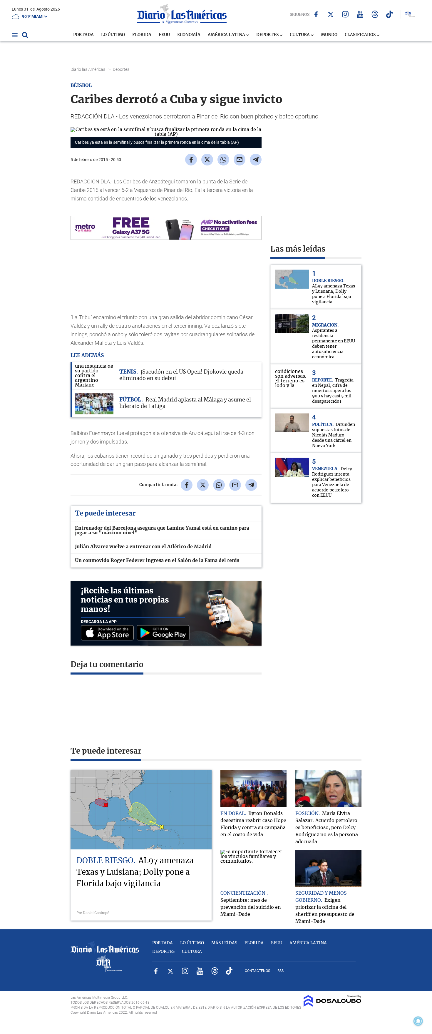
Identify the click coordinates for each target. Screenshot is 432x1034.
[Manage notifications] (418, 1021)
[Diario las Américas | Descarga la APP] (109, 633)
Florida (141, 35)
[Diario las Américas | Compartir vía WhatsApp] (223, 159)
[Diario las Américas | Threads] (375, 14)
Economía (188, 35)
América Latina (227, 35)
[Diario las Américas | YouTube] (360, 14)
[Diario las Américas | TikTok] (389, 14)
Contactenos (257, 971)
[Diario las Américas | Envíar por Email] (239, 159)
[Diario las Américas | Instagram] (345, 14)
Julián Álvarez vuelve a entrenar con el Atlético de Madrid (143, 546)
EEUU (164, 35)
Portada (83, 35)
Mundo (329, 35)
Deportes (267, 35)
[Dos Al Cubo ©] (332, 1005)
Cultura (300, 35)
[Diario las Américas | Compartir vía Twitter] (207, 159)
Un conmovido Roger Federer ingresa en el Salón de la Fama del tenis (157, 560)
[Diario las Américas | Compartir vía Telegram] (256, 159)
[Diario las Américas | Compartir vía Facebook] (191, 159)
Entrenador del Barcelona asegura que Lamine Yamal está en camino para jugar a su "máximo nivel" (162, 530)
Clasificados (360, 35)
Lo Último (113, 35)
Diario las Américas (88, 69)
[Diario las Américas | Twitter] (330, 14)
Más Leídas (224, 943)
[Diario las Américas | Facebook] (316, 14)
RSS (280, 971)
